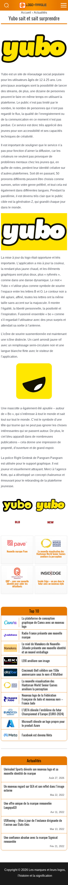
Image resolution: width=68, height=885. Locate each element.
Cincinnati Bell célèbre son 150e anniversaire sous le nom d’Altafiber (42, 672)
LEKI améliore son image (36, 661)
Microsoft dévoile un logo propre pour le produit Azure (43, 724)
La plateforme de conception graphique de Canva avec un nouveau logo (43, 622)
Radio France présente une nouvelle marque (42, 635)
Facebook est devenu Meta (37, 735)
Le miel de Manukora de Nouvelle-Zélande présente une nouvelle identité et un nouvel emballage (44, 648)
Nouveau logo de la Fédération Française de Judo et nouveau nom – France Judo (42, 699)
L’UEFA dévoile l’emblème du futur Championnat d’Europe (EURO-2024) (43, 712)
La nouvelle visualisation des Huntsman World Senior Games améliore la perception (39, 685)
